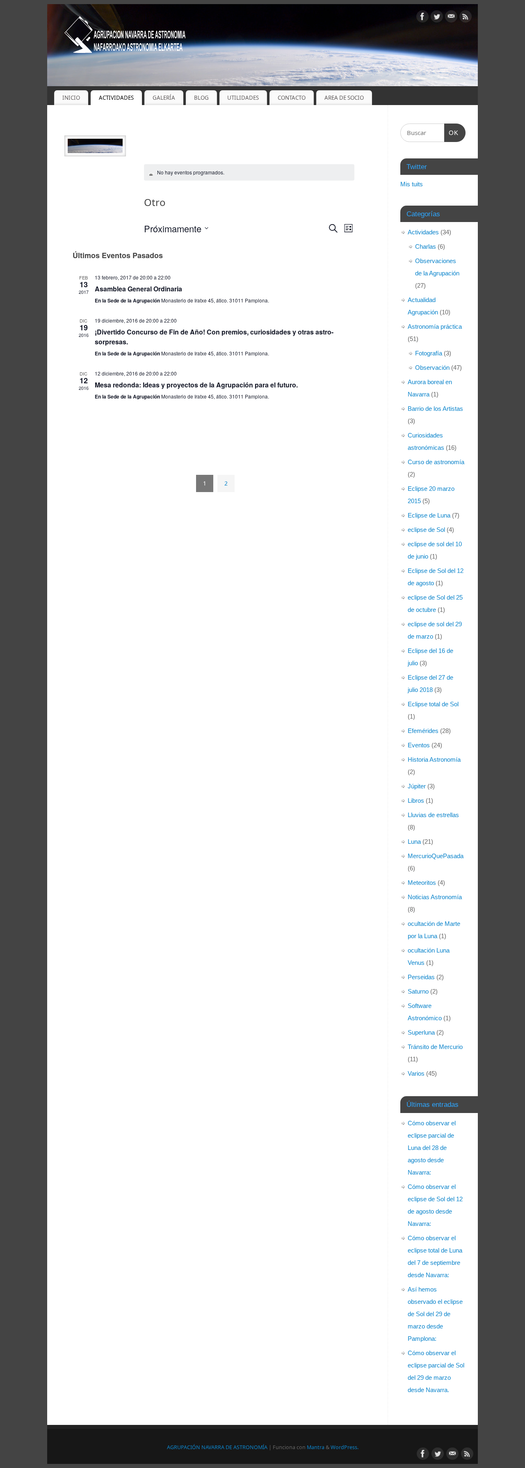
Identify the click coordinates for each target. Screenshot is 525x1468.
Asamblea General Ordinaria (138, 288)
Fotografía (428, 353)
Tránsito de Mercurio (435, 1046)
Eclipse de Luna (429, 515)
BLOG (201, 97)
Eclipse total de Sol (433, 704)
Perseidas (421, 976)
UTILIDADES (243, 97)
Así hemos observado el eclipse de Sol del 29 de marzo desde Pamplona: (435, 1314)
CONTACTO (292, 97)
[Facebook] (422, 17)
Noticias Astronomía (435, 896)
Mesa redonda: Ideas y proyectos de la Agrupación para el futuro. (196, 384)
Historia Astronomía (434, 759)
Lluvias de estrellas (433, 814)
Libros (416, 800)
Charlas (425, 246)
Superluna (421, 1032)
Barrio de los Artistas (435, 408)
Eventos (419, 745)
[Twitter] (437, 17)
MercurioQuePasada (435, 855)
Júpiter (417, 786)
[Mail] (451, 17)
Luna (414, 841)
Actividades (423, 232)
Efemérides (423, 730)
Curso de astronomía (436, 461)
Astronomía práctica (435, 326)
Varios (416, 1073)
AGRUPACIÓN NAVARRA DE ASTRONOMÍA (217, 1447)
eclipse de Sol (426, 529)
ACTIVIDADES (116, 97)
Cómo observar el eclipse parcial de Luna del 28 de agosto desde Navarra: (432, 1148)
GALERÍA (164, 97)
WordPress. (344, 1447)
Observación (432, 367)
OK (451, 132)
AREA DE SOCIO (344, 97)
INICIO (71, 97)
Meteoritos (422, 882)
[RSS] (465, 17)
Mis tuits (411, 184)
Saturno (418, 991)
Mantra (315, 1447)
